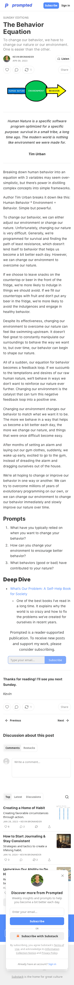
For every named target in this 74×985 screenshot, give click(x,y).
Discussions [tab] (33, 797)
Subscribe (51, 5)
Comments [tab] (13, 748)
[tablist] (20, 748)
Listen (65, 59)
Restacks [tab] (29, 748)
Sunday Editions (16, 17)
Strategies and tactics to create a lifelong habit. (25, 848)
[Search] (67, 797)
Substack (17, 977)
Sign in (65, 5)
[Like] (7, 70)
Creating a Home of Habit (24, 808)
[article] (37, 817)
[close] (62, 876)
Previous (15, 720)
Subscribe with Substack (40, 936)
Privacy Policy (49, 953)
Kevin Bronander (23, 56)
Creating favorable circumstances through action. (25, 815)
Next (61, 720)
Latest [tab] (18, 797)
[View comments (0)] (17, 70)
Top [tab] (8, 797)
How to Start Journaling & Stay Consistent (24, 838)
